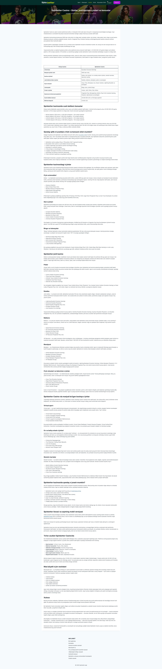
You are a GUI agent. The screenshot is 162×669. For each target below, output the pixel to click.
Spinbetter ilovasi (48, 516)
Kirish (94, 2)
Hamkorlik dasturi (73, 654)
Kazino (90, 2)
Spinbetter (68, 13)
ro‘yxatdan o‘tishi (83, 135)
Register (117, 2)
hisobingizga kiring (76, 491)
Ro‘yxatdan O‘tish (101, 2)
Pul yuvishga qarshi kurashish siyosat (78, 649)
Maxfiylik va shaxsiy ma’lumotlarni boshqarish (80, 656)
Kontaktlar (71, 643)
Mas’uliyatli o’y (72, 647)
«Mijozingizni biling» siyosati (76, 652)
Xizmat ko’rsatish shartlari (75, 645)
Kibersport (84, 2)
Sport (79, 2)
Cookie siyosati (72, 658)
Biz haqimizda (72, 641)
